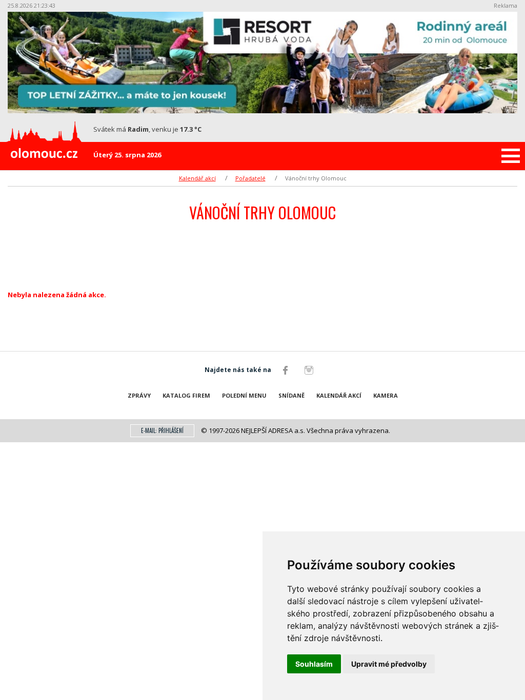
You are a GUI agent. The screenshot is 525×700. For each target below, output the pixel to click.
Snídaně (291, 395)
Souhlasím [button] (314, 664)
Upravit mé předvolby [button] (389, 664)
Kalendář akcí (197, 178)
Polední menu (244, 395)
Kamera (385, 395)
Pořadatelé (250, 178)
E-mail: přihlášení (162, 430)
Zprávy (139, 395)
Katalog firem (186, 395)
